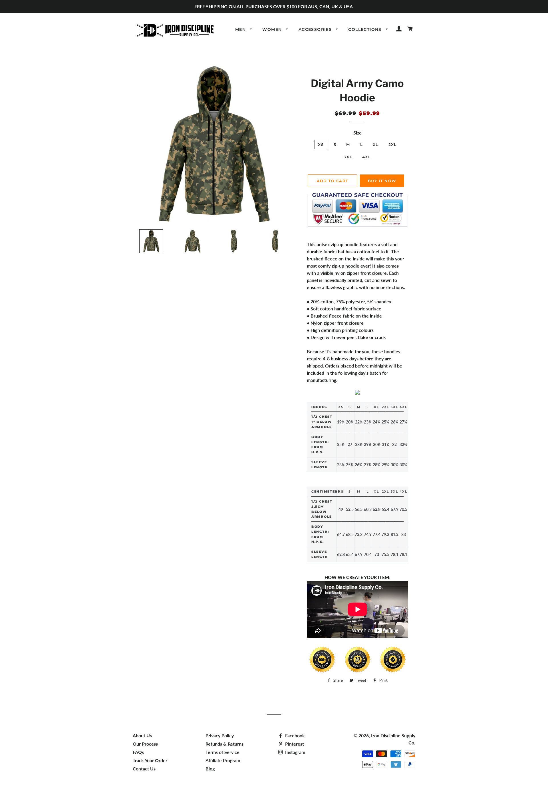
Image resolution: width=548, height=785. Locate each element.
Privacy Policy (220, 735)
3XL (348, 156)
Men (241, 29)
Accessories (316, 29)
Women (272, 29)
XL (375, 144)
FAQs (138, 752)
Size (357, 132)
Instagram (294, 752)
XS (321, 144)
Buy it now (382, 180)
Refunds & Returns (224, 743)
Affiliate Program (223, 760)
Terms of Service (222, 752)
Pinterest (294, 743)
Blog (210, 768)
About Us (142, 735)
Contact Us (144, 768)
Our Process (145, 743)
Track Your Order (150, 760)
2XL (392, 144)
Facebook (294, 735)
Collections (365, 29)
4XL (366, 156)
